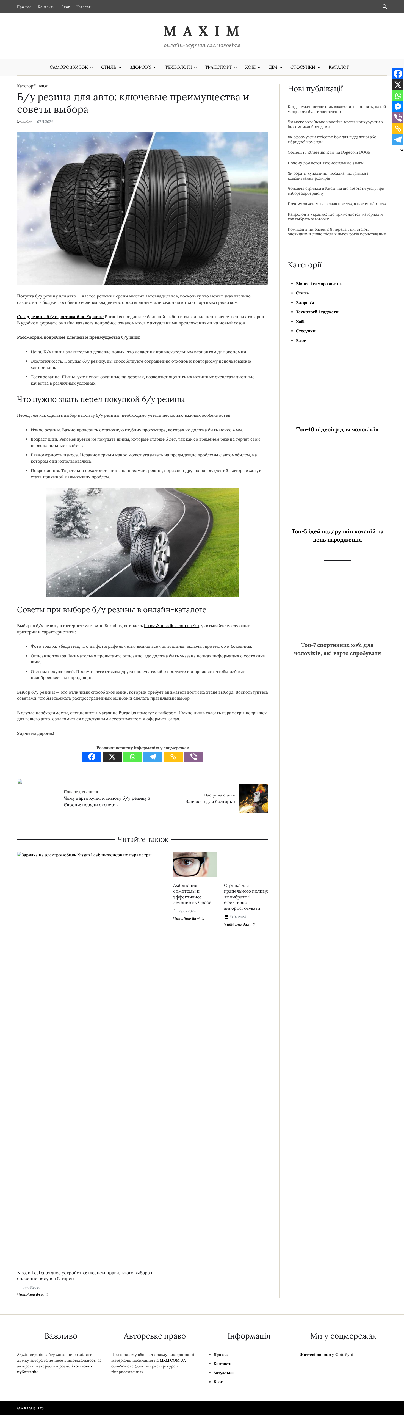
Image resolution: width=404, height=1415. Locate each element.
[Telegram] (185, 741)
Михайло (25, 109)
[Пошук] (385, 6)
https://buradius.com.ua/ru (171, 628)
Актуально (224, 1362)
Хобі (250, 67)
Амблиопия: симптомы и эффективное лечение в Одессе (175, 972)
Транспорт (218, 67)
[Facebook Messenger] (397, 106)
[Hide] (402, 150)
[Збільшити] (264, 498)
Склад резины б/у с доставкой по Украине (60, 344)
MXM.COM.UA (173, 1349)
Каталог (83, 7)
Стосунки (303, 67)
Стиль (108, 67)
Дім (273, 67)
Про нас (24, 7)
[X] (144, 741)
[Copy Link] (205, 741)
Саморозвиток (69, 67)
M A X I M (202, 31)
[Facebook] (124, 741)
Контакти (46, 7)
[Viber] (226, 741)
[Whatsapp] (165, 741)
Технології (178, 67)
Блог (66, 7)
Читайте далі (30, 1284)
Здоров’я (140, 67)
